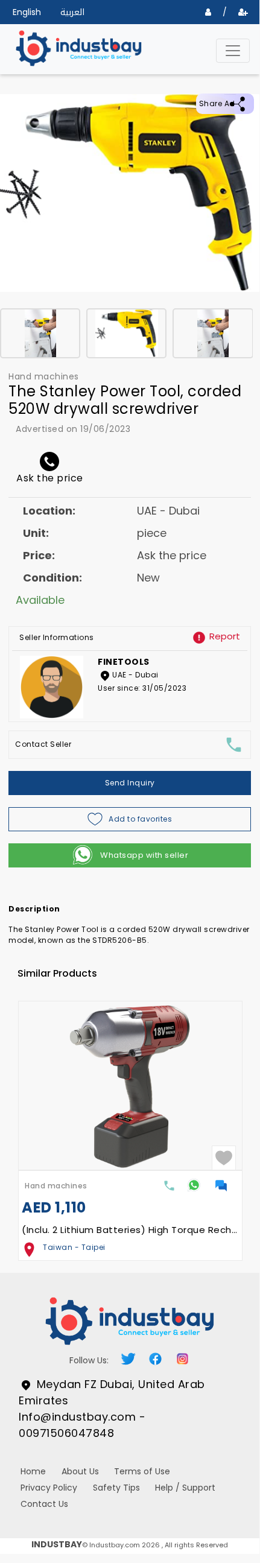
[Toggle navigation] (233, 51)
